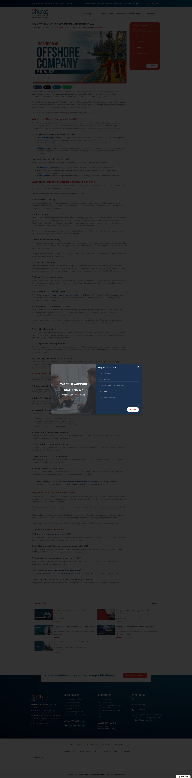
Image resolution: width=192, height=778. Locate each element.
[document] (96, 389)
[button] (138, 367)
